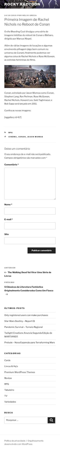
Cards (7, 360)
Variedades (10, 402)
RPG (10, 133)
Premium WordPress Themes (19, 372)
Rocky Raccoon (22, 4)
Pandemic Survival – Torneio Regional (23, 327)
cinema (12, 137)
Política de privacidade (14, 440)
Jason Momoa (35, 137)
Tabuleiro (9, 390)
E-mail (8, 219)
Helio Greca (29, 15)
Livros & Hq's (11, 366)
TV (5, 396)
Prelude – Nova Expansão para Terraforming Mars (29, 342)
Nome (8, 204)
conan (22, 137)
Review (8, 378)
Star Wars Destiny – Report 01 (19, 321)
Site (6, 234)
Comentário (11, 164)
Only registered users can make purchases (26, 315)
